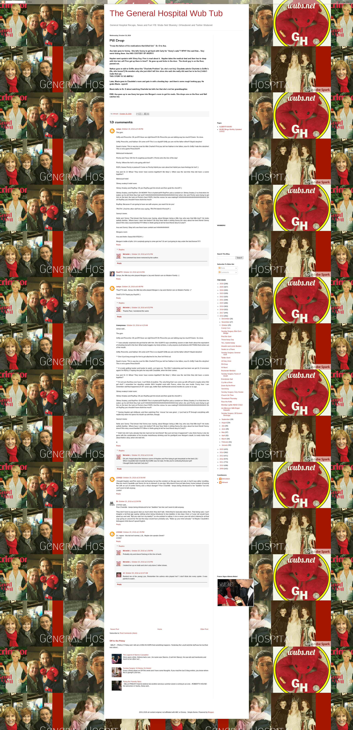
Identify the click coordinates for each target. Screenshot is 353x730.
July (223, 426)
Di (117, 501)
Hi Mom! (224, 368)
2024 (222, 290)
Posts (222, 268)
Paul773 (119, 272)
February (225, 442)
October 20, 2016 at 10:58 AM (134, 478)
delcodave (226, 479)
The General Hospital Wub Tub (166, 13)
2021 (222, 300)
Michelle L (127, 254)
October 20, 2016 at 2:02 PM (142, 562)
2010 (222, 465)
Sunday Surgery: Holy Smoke (232, 392)
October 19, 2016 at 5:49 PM (132, 129)
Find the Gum (226, 336)
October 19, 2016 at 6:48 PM (132, 287)
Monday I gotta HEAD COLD (232, 405)
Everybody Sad (227, 379)
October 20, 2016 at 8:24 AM (142, 455)
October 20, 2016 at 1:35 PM (133, 532)
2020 (222, 303)
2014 (222, 452)
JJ (124, 573)
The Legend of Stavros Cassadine (136, 655)
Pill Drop (224, 364)
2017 (222, 313)
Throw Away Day (227, 340)
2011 (222, 462)
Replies (122, 250)
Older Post (204, 629)
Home (159, 629)
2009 (222, 469)
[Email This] (137, 113)
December (226, 319)
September (226, 419)
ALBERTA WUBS (225, 127)
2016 (222, 316)
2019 (222, 306)
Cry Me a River (226, 382)
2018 (222, 309)
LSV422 (119, 478)
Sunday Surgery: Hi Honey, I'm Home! (137, 668)
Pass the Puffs (226, 402)
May (223, 432)
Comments (224, 272)
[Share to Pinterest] (148, 113)
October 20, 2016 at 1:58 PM (142, 551)
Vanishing (225, 389)
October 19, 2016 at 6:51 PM (142, 254)
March (224, 439)
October (225, 325)
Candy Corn (225, 328)
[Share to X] (142, 113)
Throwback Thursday (229, 399)
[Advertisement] (228, 76)
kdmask (225, 482)
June (224, 429)
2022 (222, 297)
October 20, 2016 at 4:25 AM (137, 325)
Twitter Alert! (225, 358)
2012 (222, 459)
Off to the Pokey (117, 641)
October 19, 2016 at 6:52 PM (142, 308)
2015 (222, 449)
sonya (118, 129)
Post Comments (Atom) (128, 633)
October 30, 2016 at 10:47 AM (137, 573)
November (226, 322)
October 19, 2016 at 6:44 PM (134, 272)
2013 (222, 456)
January (225, 445)
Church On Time (227, 395)
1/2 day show (226, 361)
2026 (222, 284)
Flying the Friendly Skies (132, 682)
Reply (118, 245)
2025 (222, 287)
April (223, 435)
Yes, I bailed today (228, 343)
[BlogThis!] (140, 113)
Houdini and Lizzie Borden (231, 346)
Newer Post (114, 629)
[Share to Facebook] (145, 113)
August (224, 423)
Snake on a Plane (228, 349)
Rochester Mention (228, 371)
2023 (222, 293)
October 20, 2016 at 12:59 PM (130, 501)
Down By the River (228, 386)
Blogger (211, 712)
